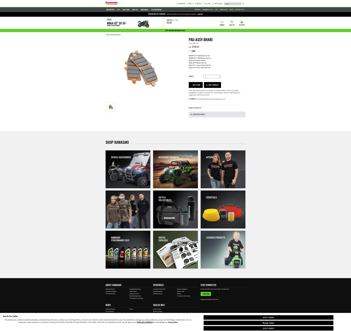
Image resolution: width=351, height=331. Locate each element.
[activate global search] (243, 3)
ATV (118, 10)
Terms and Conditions (144, 322)
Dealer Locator (157, 309)
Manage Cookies (268, 322)
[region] (175, 322)
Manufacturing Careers (135, 296)
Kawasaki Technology (135, 289)
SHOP (216, 9)
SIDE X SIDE (126, 10)
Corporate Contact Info (159, 289)
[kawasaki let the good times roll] (112, 3)
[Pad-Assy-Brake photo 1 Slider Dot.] (110, 107)
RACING (231, 9)
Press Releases (110, 311)
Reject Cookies (268, 328)
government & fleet (207, 9)
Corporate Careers (134, 293)
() (191, 3)
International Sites (111, 293)
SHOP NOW (200, 14)
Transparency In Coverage (136, 298)
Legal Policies (133, 291)
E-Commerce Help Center (183, 296)
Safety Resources (158, 293)
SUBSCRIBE (206, 294)
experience (197, 9)
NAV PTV (135, 10)
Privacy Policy (173, 322)
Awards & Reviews (110, 309)
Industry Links (180, 291)
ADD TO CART (196, 85)
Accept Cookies (268, 317)
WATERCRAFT (145, 10)
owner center (224, 9)
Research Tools (239, 9)
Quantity (191, 76)
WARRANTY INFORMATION (195, 108)
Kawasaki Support (158, 291)
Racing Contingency (182, 289)
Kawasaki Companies (111, 291)
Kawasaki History (110, 289)
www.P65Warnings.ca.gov (218, 99)
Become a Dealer (157, 311)
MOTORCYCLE (111, 10)
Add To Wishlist (213, 85)
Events (131, 309)
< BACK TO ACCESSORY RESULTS (113, 35)
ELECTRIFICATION (156, 10)
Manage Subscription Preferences (210, 299)
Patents (179, 293)
